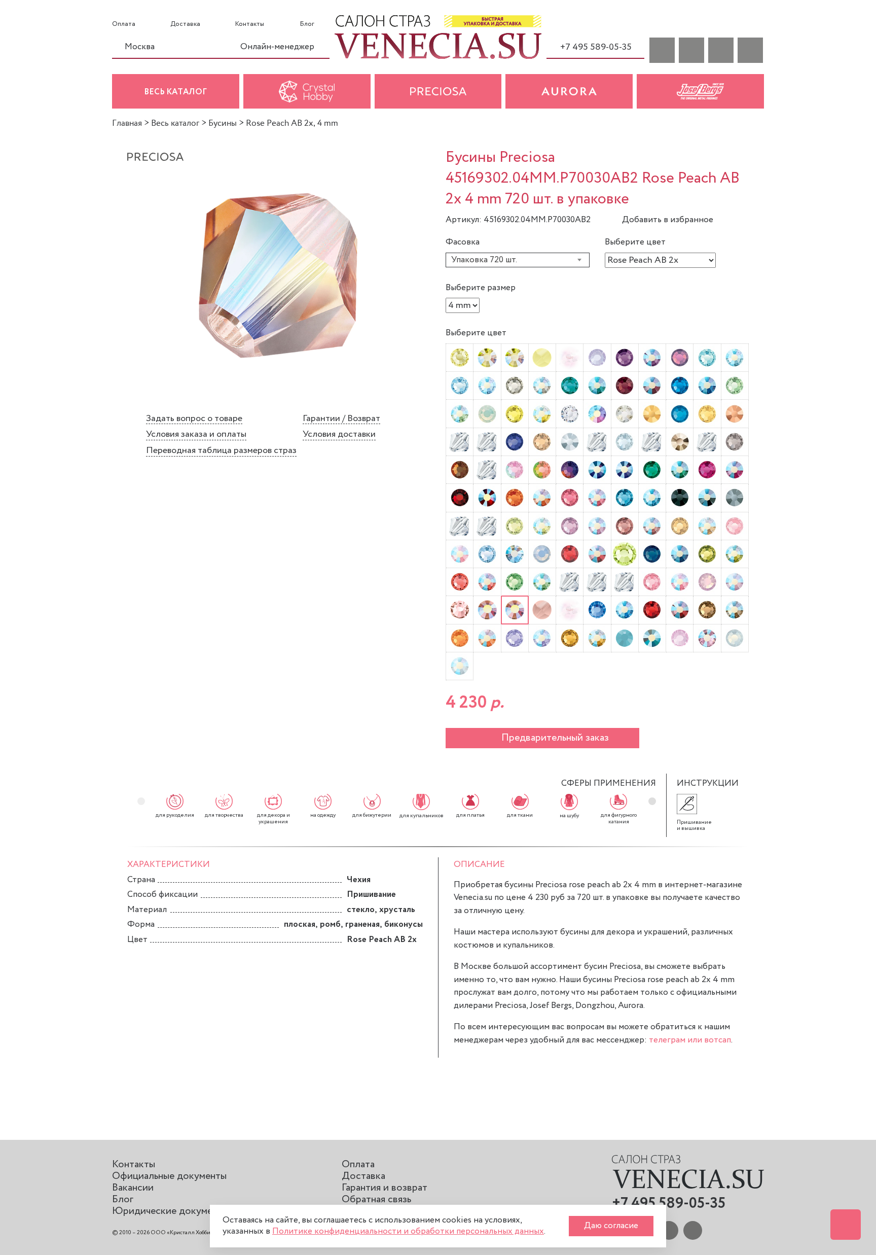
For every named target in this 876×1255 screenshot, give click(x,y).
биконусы (403, 924)
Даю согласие (611, 1225)
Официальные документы (169, 1176)
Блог (307, 24)
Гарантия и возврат (384, 1187)
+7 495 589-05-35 (596, 47)
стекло (361, 909)
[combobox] (518, 260)
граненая (362, 924)
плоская (299, 924)
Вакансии (133, 1187)
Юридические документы (170, 1211)
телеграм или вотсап (690, 1040)
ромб (330, 924)
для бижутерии (371, 815)
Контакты (249, 24)
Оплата (123, 24)
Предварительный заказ (555, 737)
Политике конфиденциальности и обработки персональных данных (408, 1231)
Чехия (359, 880)
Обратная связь (376, 1199)
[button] (652, 801)
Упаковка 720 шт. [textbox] (484, 260)
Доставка (185, 24)
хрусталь (397, 909)
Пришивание (371, 894)
